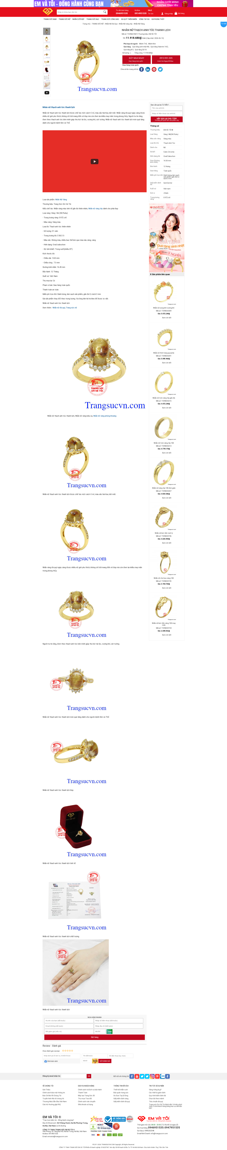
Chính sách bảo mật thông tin (54, 1093)
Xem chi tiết (166, 318)
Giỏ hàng (179, 13)
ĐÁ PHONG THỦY (158, 19)
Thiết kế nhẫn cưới (121, 1090)
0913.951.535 (165, 59)
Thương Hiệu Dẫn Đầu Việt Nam (55, 1101)
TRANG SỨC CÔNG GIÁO (110, 19)
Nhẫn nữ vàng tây (95, 208)
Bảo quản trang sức (121, 1093)
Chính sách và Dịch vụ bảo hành (90, 1090)
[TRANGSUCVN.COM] (48, 14)
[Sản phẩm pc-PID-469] (166, 237)
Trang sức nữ (71, 308)
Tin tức (150, 14)
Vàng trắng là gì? (155, 1090)
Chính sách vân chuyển (86, 1101)
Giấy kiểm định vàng (121, 1099)
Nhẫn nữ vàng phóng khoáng (104, 416)
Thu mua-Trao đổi (85, 1099)
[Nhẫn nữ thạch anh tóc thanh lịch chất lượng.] (46, 77)
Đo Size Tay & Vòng (121, 1096)
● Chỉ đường (61, 1126)
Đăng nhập (169, 14)
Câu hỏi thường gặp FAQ (52, 1104)
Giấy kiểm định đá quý (122, 1101)
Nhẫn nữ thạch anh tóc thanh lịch (59, 107)
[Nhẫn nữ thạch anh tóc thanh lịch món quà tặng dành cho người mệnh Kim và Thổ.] (46, 54)
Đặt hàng (94, 1037)
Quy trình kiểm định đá (157, 1096)
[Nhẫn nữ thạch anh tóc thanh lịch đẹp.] (46, 62)
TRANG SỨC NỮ (64, 19)
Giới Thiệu (46, 1090)
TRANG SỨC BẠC (92, 19)
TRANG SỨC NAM (50, 19)
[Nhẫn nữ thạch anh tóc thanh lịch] (46, 85)
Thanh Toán (82, 1093)
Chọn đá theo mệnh (156, 1099)
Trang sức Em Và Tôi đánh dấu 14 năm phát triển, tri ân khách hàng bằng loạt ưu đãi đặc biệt (165, 1106)
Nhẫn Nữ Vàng (61, 199)
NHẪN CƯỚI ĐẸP (78, 19)
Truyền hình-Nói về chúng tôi (53, 1099)
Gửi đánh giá (105, 1061)
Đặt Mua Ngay (136, 59)
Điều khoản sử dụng (85, 1104)
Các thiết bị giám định (157, 1093)
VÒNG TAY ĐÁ (144, 19)
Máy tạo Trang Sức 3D (86, 1096)
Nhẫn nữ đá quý (58, 308)
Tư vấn (223, 24)
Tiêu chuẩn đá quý (156, 1101)
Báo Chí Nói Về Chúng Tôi (52, 1096)
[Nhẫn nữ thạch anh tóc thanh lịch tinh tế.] (46, 69)
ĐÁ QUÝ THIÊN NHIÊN (129, 19)
